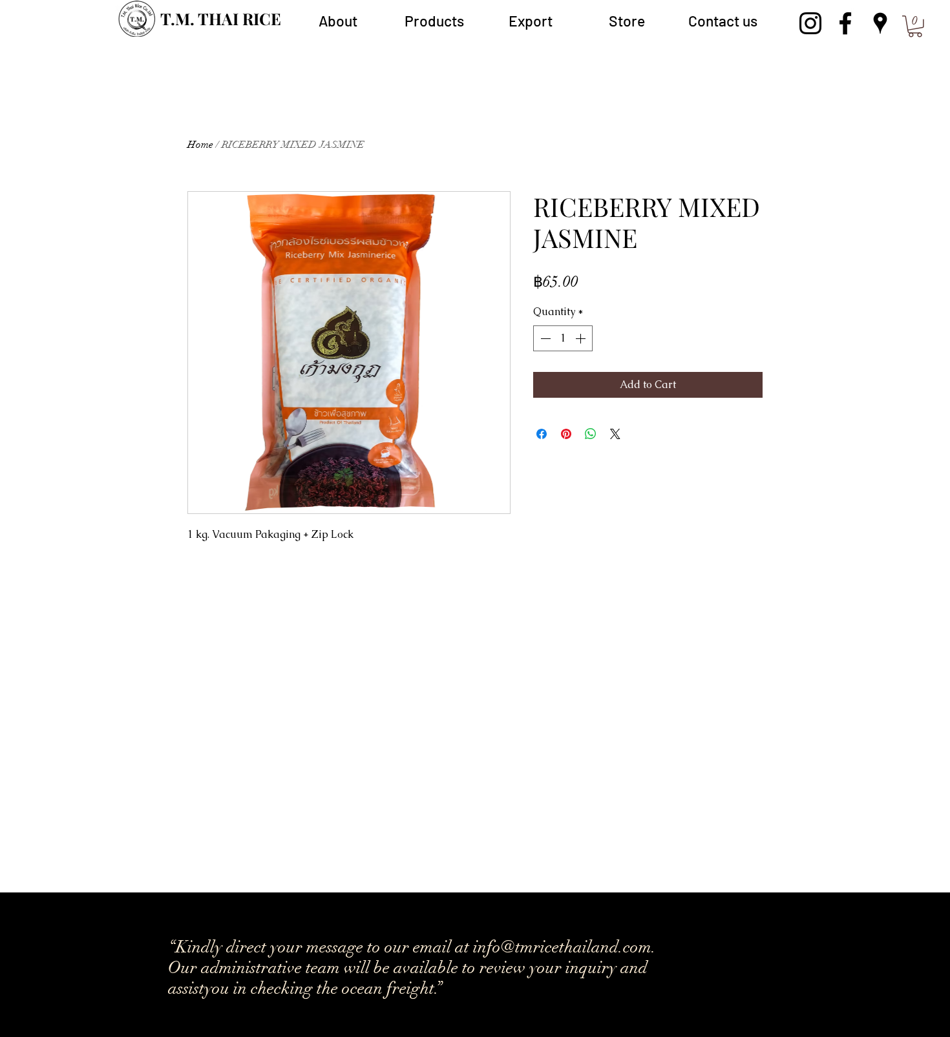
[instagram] (810, 23)
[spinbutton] (563, 338)
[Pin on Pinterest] (566, 434)
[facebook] (845, 23)
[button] (434, 20)
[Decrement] (544, 338)
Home (200, 144)
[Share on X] (615, 434)
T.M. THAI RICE (220, 18)
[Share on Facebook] (541, 434)
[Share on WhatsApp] (590, 434)
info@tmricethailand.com (401, 919)
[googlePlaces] (880, 23)
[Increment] (582, 338)
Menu (915, 8)
